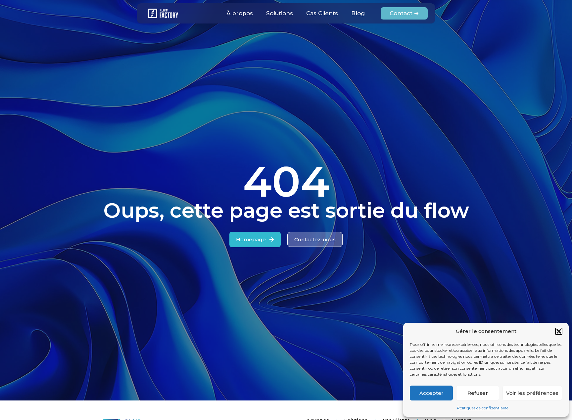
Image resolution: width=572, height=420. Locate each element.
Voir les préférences (532, 393)
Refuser (477, 393)
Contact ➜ (404, 13)
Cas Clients (322, 13)
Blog (358, 13)
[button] (558, 331)
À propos (239, 13)
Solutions (279, 13)
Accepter (431, 393)
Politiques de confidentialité (482, 407)
